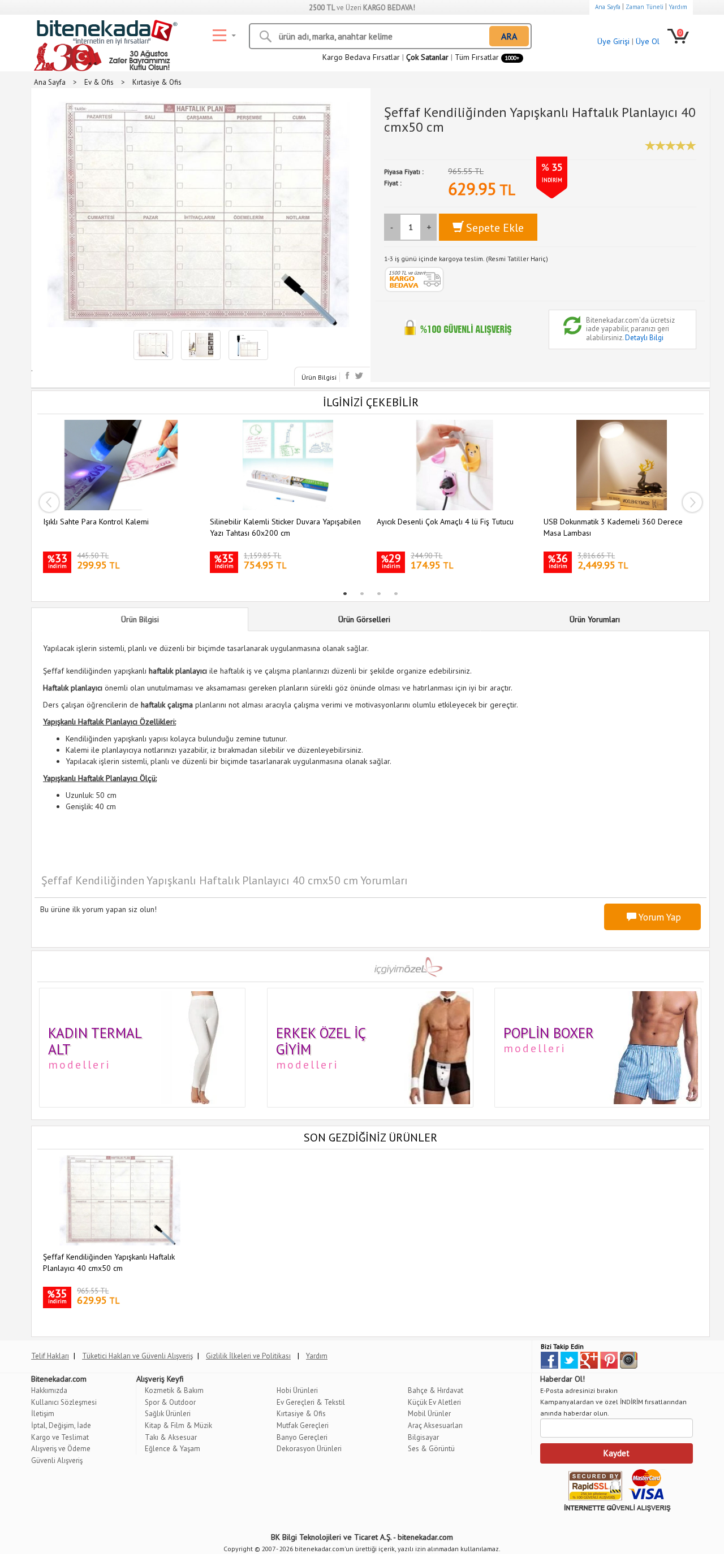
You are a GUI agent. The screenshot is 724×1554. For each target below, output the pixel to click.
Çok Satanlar (427, 57)
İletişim (42, 1413)
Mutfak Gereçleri (303, 1425)
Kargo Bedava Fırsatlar (361, 57)
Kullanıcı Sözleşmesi (64, 1402)
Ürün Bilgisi (319, 377)
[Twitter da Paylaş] (359, 375)
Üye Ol (648, 41)
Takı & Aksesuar (171, 1437)
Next (692, 502)
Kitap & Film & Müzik (178, 1425)
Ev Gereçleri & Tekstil (311, 1402)
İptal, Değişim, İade (61, 1425)
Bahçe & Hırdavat (435, 1390)
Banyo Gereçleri (302, 1437)
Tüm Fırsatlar (487, 57)
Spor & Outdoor (170, 1402)
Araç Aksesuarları (435, 1425)
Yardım (678, 7)
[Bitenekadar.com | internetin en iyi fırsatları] (104, 34)
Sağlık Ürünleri (168, 1413)
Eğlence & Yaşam (172, 1448)
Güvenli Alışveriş (57, 1460)
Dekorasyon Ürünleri (309, 1448)
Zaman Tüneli (644, 7)
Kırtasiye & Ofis (301, 1413)
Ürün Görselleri (364, 619)
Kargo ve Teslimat (60, 1437)
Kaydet (617, 1453)
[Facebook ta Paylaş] (348, 375)
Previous (48, 502)
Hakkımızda (49, 1390)
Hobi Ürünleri (297, 1390)
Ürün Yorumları (595, 619)
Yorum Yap (658, 917)
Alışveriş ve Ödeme (60, 1448)
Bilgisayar (423, 1437)
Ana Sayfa (607, 7)
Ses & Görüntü (431, 1448)
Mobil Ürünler (429, 1413)
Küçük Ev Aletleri (434, 1402)
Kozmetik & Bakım (174, 1390)
